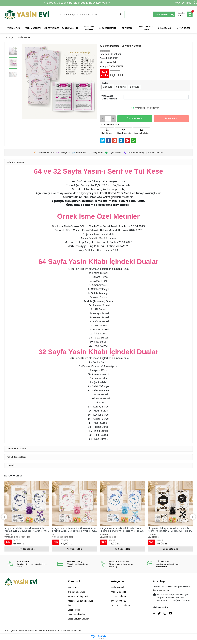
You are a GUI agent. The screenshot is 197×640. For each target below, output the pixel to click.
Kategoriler (118, 581)
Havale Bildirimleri (76, 614)
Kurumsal (74, 581)
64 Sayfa (121, 86)
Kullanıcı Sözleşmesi (78, 596)
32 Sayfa (107, 86)
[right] (192, 517)
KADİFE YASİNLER (118, 596)
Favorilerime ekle (110, 124)
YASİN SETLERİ (117, 587)
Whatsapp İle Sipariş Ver (147, 107)
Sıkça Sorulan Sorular (78, 618)
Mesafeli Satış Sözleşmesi (80, 600)
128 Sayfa (134, 86)
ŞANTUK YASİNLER (119, 600)
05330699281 (163, 590)
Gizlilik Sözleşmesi (77, 591)
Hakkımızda (73, 587)
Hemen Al (172, 118)
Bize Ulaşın (159, 581)
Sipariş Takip (74, 609)
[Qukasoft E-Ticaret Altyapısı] (98, 637)
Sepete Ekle (136, 118)
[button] (185, 14)
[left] (4, 517)
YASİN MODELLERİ (119, 591)
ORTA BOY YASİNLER (120, 605)
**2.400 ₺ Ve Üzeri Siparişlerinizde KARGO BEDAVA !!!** (77, 2)
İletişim (71, 605)
